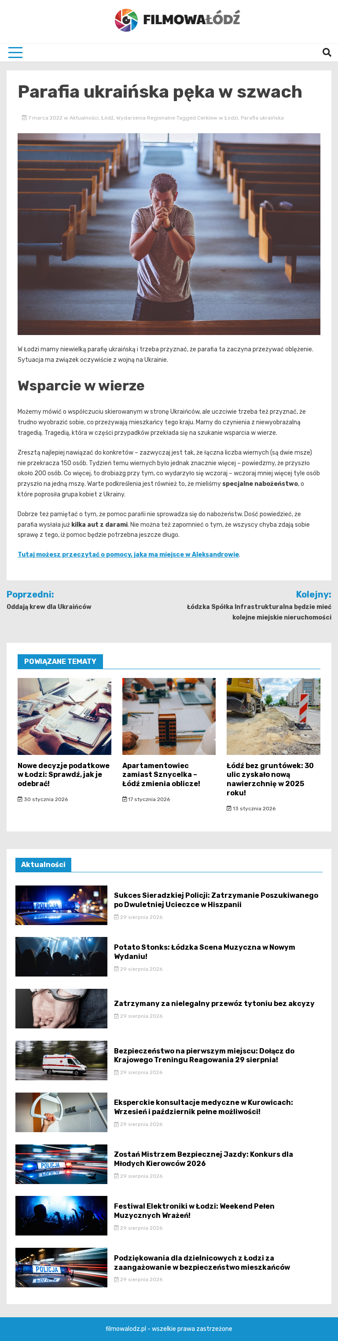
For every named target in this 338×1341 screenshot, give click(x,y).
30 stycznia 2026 (45, 799)
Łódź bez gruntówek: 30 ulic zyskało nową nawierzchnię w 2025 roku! (270, 779)
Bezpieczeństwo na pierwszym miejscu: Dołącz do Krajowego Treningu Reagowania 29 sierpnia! (204, 1055)
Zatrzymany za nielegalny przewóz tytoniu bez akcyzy (214, 1003)
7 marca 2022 (45, 118)
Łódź (107, 118)
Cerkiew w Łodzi (217, 118)
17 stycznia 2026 (148, 799)
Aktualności (84, 118)
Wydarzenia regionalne (145, 118)
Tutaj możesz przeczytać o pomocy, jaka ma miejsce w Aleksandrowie (128, 554)
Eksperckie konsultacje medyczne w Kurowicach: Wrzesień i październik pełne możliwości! (203, 1107)
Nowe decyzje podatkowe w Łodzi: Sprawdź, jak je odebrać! (64, 775)
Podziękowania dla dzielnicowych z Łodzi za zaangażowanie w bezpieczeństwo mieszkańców (202, 1263)
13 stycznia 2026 (253, 808)
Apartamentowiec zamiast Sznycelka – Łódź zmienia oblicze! (161, 775)
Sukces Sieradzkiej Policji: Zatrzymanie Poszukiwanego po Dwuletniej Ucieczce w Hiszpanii (216, 900)
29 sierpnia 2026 (140, 917)
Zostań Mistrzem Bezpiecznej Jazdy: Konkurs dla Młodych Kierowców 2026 (203, 1159)
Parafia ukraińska (262, 118)
